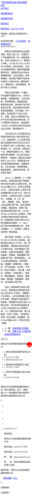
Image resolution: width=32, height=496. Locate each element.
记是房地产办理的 (20, 328)
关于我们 (9, 406)
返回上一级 (4, 339)
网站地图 (7, 478)
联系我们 (9, 423)
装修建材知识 (11, 411)
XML (15, 478)
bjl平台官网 (21, 41)
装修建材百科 (11, 417)
